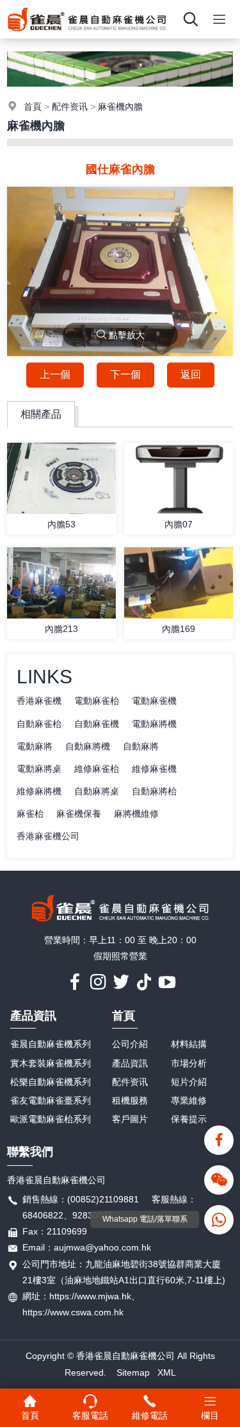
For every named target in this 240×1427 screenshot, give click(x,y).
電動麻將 (34, 746)
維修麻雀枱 (96, 769)
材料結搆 (189, 1044)
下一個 (125, 374)
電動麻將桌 (39, 769)
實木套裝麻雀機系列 (50, 1063)
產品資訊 (33, 1015)
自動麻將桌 (96, 791)
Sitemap (133, 1372)
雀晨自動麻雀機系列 (50, 1044)
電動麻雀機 (154, 701)
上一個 (55, 374)
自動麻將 (141, 746)
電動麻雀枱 (96, 701)
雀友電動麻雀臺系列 (50, 1100)
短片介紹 (189, 1082)
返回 (190, 374)
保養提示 (189, 1119)
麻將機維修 (136, 813)
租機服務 (130, 1100)
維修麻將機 (39, 791)
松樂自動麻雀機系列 (50, 1082)
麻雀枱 (30, 813)
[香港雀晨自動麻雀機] (87, 35)
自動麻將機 (87, 746)
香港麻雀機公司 (48, 836)
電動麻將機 (154, 724)
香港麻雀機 (39, 701)
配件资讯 (70, 106)
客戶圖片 (130, 1119)
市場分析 (189, 1063)
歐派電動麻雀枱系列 (50, 1119)
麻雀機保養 (78, 813)
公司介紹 (130, 1044)
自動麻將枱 (154, 791)
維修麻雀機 (154, 769)
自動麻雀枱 (39, 724)
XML (166, 1372)
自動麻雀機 (96, 724)
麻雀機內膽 (120, 106)
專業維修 (189, 1100)
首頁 (33, 106)
